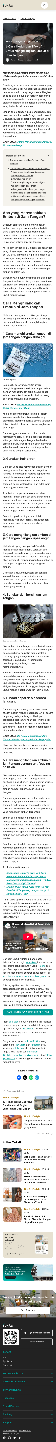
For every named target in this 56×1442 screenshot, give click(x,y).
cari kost (13, 1021)
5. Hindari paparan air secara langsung (28, 193)
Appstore (35, 1044)
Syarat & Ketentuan (10, 1431)
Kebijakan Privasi (25, 1431)
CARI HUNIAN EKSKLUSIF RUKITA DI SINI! (28, 1012)
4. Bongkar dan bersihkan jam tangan (28, 189)
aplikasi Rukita (32, 1041)
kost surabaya (26, 976)
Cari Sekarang (28, 1310)
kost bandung (10, 976)
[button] (37, 1341)
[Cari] (44, 5)
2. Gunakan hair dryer (21, 179)
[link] (15, 1254)
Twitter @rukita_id (29, 1055)
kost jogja (40, 976)
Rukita (42, 966)
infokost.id (28, 1028)
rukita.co (18, 1048)
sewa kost (31, 962)
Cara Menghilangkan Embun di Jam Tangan (30, 168)
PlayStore (20, 1044)
